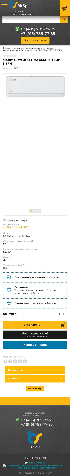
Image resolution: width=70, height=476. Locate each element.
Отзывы (13, 378)
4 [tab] (39, 211)
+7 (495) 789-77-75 (38, 29)
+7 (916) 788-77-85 (38, 33)
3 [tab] (36, 211)
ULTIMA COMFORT (15, 227)
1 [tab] (31, 211)
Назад (37, 388)
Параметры (15, 370)
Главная (6, 48)
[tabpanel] (35, 87)
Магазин (18, 48)
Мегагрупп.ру (43, 472)
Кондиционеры (32, 48)
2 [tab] (33, 211)
